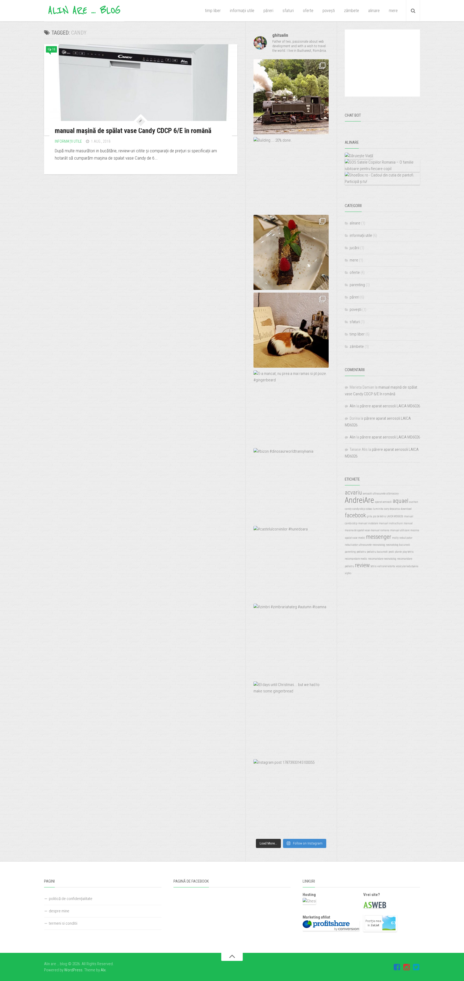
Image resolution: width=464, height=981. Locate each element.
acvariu (353, 492)
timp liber (213, 10)
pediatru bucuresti (377, 552)
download (406, 509)
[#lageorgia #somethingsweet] (291, 252)
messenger (378, 536)
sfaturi (288, 10)
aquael (400, 500)
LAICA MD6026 (395, 516)
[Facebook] (397, 967)
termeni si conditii (63, 923)
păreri (268, 10)
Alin (353, 406)
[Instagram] (406, 967)
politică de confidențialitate (70, 898)
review (362, 565)
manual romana (380, 530)
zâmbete (351, 10)
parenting (357, 284)
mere (393, 10)
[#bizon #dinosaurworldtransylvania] (291, 485)
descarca (395, 509)
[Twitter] (416, 967)
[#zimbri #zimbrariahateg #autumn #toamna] (291, 641)
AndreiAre (359, 500)
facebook (355, 515)
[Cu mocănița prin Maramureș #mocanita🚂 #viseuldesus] (291, 96)
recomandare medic (356, 558)
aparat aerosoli (383, 502)
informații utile (242, 10)
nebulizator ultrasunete (358, 545)
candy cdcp (358, 509)
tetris (373, 566)
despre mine (59, 911)
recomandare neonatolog (382, 558)
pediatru (361, 552)
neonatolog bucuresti (398, 545)
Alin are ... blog (84, 10)
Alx (103, 970)
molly (395, 538)
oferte (308, 10)
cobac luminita (374, 509)
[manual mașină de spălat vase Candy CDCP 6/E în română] (140, 89)
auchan (413, 502)
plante (398, 552)
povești (328, 10)
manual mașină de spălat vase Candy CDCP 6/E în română (133, 131)
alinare (374, 10)
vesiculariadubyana (407, 566)
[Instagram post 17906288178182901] (291, 330)
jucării (354, 247)
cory (386, 509)
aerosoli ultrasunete (374, 493)
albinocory (392, 493)
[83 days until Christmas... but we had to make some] (291, 719)
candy (348, 509)
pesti (391, 552)
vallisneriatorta (386, 566)
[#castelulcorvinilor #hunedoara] (291, 563)
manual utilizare (399, 530)
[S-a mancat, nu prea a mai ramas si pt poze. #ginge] (291, 407)
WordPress (73, 970)
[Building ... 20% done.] (291, 174)
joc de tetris (379, 516)
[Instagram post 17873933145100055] (291, 796)
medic (361, 538)
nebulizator (405, 538)
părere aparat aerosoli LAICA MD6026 (390, 406)
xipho (348, 573)
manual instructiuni (391, 523)
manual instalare (368, 523)
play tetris (408, 552)
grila (369, 516)
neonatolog (378, 545)
